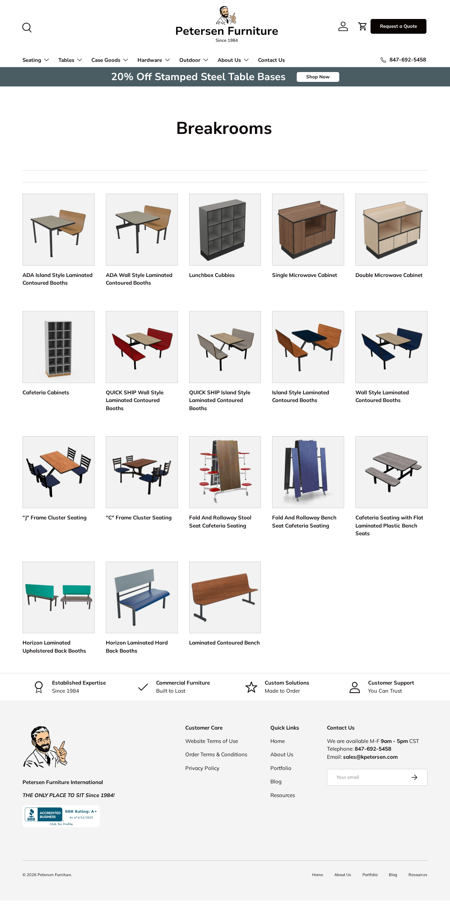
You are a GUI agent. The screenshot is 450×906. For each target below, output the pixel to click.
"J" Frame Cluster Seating (54, 517)
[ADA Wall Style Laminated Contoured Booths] (142, 230)
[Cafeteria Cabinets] (58, 347)
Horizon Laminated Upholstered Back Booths (54, 646)
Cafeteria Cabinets (45, 392)
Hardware (149, 60)
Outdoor (189, 60)
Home (277, 741)
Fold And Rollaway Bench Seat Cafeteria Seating (304, 521)
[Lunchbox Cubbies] (225, 230)
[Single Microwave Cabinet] (308, 230)
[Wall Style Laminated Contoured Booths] (391, 347)
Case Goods (105, 60)
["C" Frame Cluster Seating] (142, 472)
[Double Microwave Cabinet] (391, 230)
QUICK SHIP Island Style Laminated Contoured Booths (219, 400)
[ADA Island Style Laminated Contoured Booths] (58, 230)
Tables (66, 60)
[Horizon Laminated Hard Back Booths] (142, 598)
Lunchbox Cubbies (212, 275)
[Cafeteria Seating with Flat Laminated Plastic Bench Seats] (391, 472)
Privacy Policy (202, 768)
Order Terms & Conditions (216, 754)
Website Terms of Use (211, 741)
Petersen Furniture (54, 874)
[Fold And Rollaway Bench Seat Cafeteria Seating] (308, 472)
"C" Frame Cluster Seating (139, 517)
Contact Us (271, 60)
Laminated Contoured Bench (224, 642)
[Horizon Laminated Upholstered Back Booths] (58, 598)
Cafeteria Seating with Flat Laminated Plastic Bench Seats (389, 525)
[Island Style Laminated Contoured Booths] (308, 347)
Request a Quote (398, 26)
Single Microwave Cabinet (304, 275)
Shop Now (318, 76)
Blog (276, 781)
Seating (31, 60)
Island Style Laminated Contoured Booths (300, 396)
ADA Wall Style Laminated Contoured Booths (139, 279)
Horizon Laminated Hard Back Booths (137, 646)
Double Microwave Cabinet (389, 275)
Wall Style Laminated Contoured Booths (382, 396)
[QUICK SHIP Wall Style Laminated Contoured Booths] (142, 347)
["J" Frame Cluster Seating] (58, 472)
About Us (229, 60)
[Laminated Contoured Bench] (225, 598)
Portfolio (280, 768)
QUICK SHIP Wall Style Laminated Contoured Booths (134, 400)
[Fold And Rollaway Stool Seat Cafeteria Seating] (225, 472)
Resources (282, 795)
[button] (363, 26)
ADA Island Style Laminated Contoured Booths (57, 279)
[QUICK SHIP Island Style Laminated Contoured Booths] (225, 347)
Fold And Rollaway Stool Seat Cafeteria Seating (220, 521)
